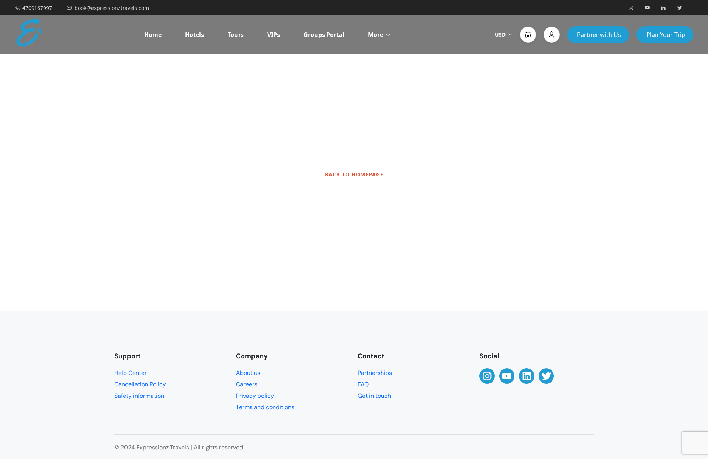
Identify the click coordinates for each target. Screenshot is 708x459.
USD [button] (500, 34)
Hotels (194, 35)
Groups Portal (323, 35)
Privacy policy (255, 396)
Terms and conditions (265, 407)
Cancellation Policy (140, 384)
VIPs (273, 35)
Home (153, 35)
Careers (246, 384)
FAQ (363, 384)
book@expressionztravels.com (111, 7)
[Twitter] (546, 376)
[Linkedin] (526, 376)
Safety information (139, 396)
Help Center (130, 373)
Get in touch (374, 396)
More (375, 35)
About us (248, 373)
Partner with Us (599, 35)
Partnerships (375, 373)
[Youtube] (507, 376)
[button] (528, 35)
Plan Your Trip (665, 35)
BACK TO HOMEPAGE (354, 174)
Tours (236, 35)
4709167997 (37, 7)
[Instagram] (487, 376)
